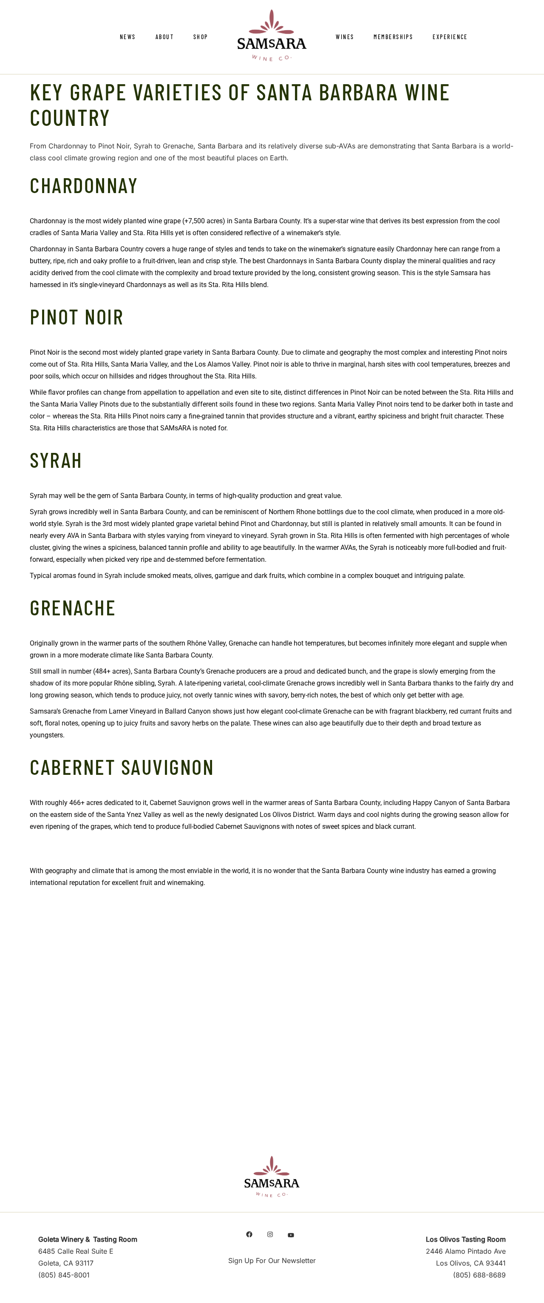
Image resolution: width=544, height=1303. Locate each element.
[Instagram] (270, 1234)
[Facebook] (249, 1234)
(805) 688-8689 (479, 1275)
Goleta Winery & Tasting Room (87, 1239)
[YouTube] (291, 1235)
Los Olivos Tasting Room (466, 1239)
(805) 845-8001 (64, 1275)
